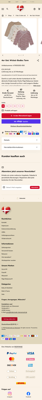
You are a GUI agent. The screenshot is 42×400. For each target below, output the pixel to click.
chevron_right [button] (38, 198)
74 (18, 106)
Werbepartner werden (9, 260)
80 (22, 106)
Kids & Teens (6, 291)
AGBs (3, 232)
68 (15, 106)
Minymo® (5, 276)
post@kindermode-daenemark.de (16, 312)
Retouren (4, 254)
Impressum (5, 226)
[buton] (10, 324)
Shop (9, 15)
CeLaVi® (4, 269)
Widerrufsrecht (6, 238)
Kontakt (4, 222)
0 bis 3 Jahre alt (21, 15)
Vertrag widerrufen (9, 319)
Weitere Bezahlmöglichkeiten (21, 126)
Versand (20, 75)
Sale (3, 294)
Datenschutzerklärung (9, 229)
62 (11, 106)
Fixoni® (4, 272)
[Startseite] (21, 9)
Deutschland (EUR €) (10, 324)
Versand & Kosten (7, 251)
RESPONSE (18, 347)
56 (7, 106)
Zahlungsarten (6, 247)
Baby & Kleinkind (7, 288)
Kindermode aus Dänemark (13, 328)
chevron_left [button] (3, 198)
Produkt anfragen (9, 110)
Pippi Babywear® (7, 279)
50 (3, 106)
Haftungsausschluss (8, 235)
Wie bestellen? (6, 257)
